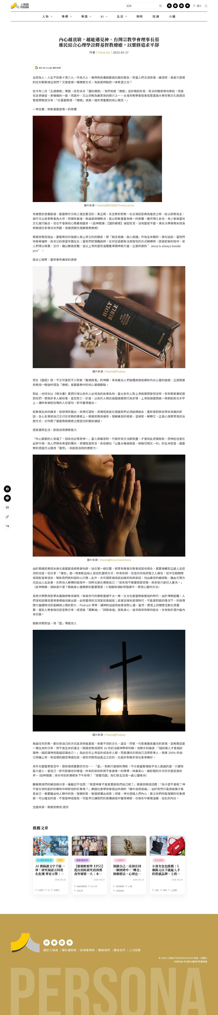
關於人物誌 (50, 950)
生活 (120, 16)
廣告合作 (119, 950)
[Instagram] (175, 5)
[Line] (187, 5)
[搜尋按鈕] (161, 6)
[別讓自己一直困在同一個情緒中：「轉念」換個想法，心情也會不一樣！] (128, 838)
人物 (45, 16)
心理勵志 (119, 860)
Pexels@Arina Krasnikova (115, 560)
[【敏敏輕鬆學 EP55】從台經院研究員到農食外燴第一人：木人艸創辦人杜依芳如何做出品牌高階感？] (89, 838)
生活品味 (158, 860)
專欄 (65, 16)
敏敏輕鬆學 (82, 860)
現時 (139, 16)
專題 (84, 16)
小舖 (172, 16)
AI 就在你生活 (45, 860)
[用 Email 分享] (7, 507)
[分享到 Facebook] (7, 488)
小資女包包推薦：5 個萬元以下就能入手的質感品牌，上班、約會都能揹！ (166, 872)
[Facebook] (169, 5)
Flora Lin (104, 52)
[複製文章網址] (7, 516)
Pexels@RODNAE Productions (115, 205)
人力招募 (135, 950)
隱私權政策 (69, 950)
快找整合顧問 (190, 961)
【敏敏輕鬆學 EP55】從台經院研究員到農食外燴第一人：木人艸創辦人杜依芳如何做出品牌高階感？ (89, 873)
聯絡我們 (104, 950)
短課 (156, 16)
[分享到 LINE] (7, 498)
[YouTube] (181, 5)
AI (102, 16)
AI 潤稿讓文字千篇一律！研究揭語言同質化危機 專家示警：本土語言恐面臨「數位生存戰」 (50, 873)
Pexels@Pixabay (115, 371)
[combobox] (141, 6)
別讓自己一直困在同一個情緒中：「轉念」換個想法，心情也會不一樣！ (128, 872)
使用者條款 (87, 950)
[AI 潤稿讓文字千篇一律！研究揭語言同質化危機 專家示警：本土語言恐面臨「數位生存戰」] (50, 838)
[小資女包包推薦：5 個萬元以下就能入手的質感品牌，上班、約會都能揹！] (167, 838)
